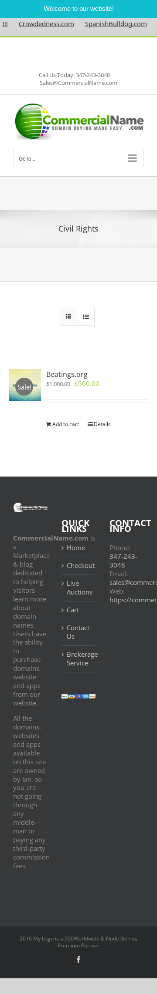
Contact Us (78, 632)
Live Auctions (79, 587)
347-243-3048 (123, 560)
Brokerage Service (79, 658)
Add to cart (65, 424)
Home (76, 548)
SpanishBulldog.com (109, 23)
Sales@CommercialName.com (78, 83)
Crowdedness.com (40, 23)
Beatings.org (67, 374)
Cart (73, 610)
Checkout (79, 565)
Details (102, 424)
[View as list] (85, 316)
